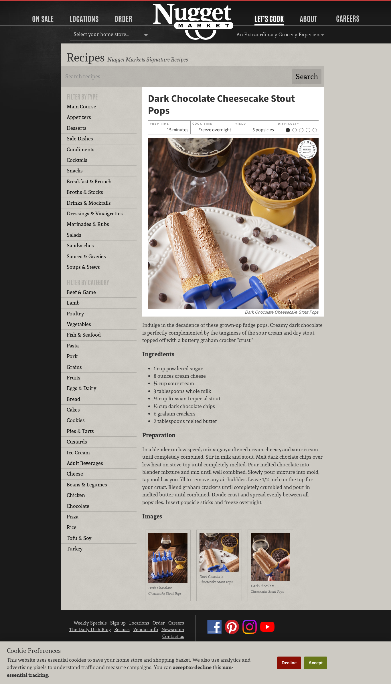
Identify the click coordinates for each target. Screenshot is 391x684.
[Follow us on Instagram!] (249, 632)
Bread (73, 399)
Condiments (80, 149)
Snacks (75, 170)
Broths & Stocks (85, 192)
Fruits (73, 377)
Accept (316, 662)
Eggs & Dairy (81, 388)
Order (123, 18)
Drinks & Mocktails (89, 203)
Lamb (73, 302)
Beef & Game (81, 292)
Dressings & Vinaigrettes (95, 213)
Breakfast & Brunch (89, 181)
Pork (72, 356)
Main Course (81, 106)
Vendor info (145, 629)
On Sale (43, 18)
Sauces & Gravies (86, 256)
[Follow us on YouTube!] (267, 632)
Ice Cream (78, 452)
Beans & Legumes (87, 484)
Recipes (122, 629)
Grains (74, 367)
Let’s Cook (269, 18)
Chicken (76, 495)
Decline (289, 662)
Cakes (73, 409)
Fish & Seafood (84, 334)
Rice (71, 527)
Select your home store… (101, 34)
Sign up (118, 623)
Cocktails (77, 160)
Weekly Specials (90, 623)
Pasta (73, 345)
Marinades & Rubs (88, 224)
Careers (347, 18)
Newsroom (172, 629)
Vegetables (79, 324)
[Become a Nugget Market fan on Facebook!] (214, 632)
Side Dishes (80, 138)
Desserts (76, 128)
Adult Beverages (85, 463)
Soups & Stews (83, 267)
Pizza (72, 516)
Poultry (75, 313)
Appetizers (79, 117)
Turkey (75, 548)
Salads (74, 235)
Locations (84, 18)
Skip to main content (27, 4)
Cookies (76, 420)
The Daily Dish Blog (90, 629)
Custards (77, 441)
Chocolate (78, 506)
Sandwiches (80, 245)
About (308, 18)
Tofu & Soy (79, 538)
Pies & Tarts (80, 431)
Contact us (173, 636)
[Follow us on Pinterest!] (232, 632)
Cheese (75, 473)
